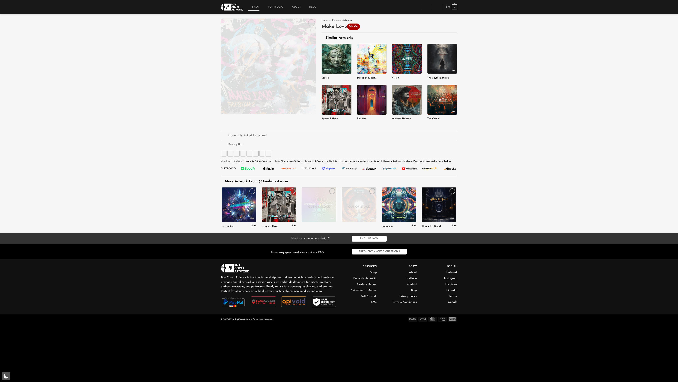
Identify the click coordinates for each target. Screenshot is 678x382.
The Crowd (433, 118)
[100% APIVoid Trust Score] (293, 301)
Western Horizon (401, 118)
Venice (325, 78)
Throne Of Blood (431, 226)
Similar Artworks (338, 38)
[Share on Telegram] (268, 154)
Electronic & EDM (372, 161)
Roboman (387, 226)
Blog (313, 7)
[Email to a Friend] (243, 154)
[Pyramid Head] (336, 100)
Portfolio (275, 7)
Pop (415, 161)
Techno (447, 161)
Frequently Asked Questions (247, 135)
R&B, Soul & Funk (434, 161)
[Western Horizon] (407, 100)
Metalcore (407, 161)
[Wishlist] (437, 7)
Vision (395, 78)
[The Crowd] (442, 100)
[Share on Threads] (237, 154)
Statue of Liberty (366, 78)
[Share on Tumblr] (262, 154)
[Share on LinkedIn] (256, 154)
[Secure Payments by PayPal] (233, 301)
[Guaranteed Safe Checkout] (323, 301)
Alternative (286, 161)
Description (235, 144)
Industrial (395, 161)
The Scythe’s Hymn (438, 78)
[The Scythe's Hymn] (442, 59)
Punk (421, 161)
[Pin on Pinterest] (249, 154)
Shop (255, 7)
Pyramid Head (330, 118)
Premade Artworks (342, 20)
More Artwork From (256, 181)
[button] (415, 7)
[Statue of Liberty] (372, 59)
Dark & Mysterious (338, 161)
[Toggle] (224, 136)
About (296, 7)
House (386, 161)
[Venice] (336, 59)
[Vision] (407, 59)
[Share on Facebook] (224, 154)
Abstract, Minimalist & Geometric (310, 161)
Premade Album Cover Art (258, 161)
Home (325, 20)
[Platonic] (372, 100)
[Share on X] (230, 154)
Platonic (361, 118)
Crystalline (228, 226)
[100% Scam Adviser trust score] (263, 301)
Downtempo (356, 161)
